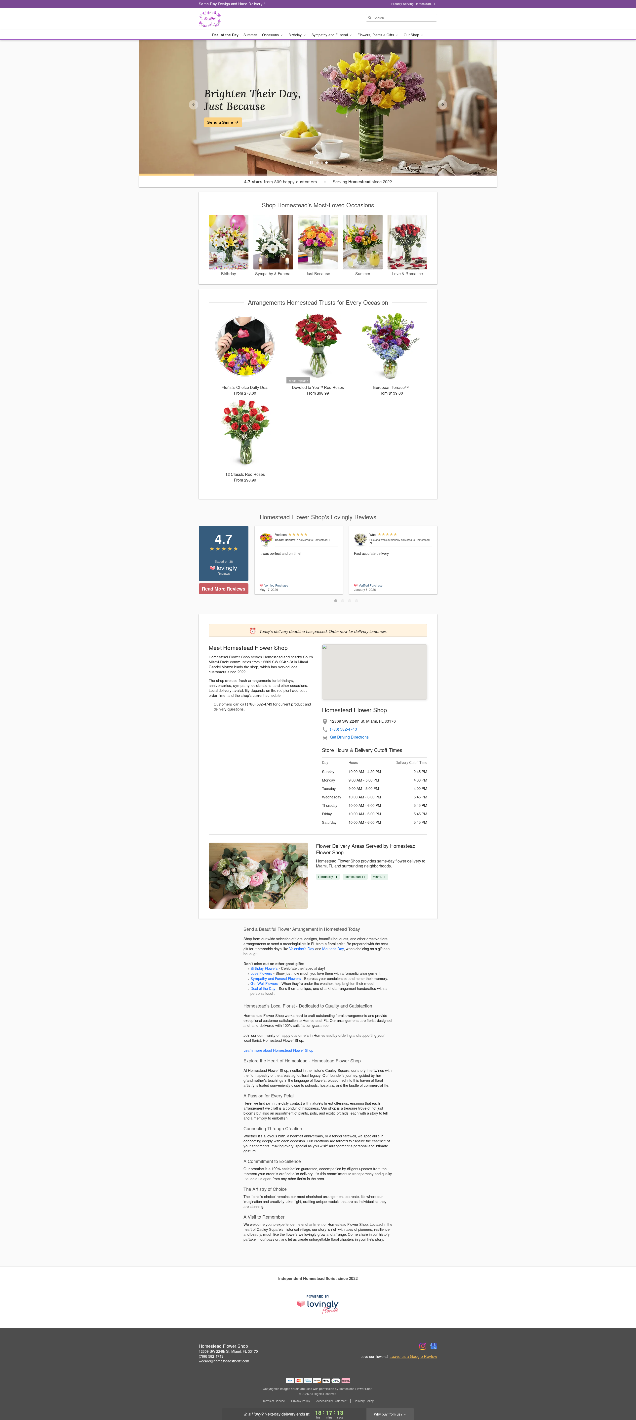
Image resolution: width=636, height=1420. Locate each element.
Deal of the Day (225, 34)
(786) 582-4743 (343, 729)
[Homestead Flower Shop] (234, 19)
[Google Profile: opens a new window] (433, 1346)
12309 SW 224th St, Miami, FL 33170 (228, 1351)
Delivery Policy (364, 1400)
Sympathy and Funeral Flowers (275, 978)
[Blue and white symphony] (360, 540)
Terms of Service (274, 1400)
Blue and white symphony (384, 540)
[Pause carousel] (311, 163)
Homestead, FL (355, 876)
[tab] (317, 162)
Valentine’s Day (301, 948)
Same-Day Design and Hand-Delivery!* (232, 3)
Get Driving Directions (349, 737)
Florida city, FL (328, 876)
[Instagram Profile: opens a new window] (422, 1346)
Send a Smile (220, 122)
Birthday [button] (295, 34)
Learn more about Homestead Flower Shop (278, 1050)
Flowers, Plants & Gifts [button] (376, 34)
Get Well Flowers (264, 983)
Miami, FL (379, 876)
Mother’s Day (333, 948)
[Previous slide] (193, 105)
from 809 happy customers (280, 181)
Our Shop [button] (412, 34)
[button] (335, 600)
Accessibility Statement (331, 1400)
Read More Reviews (223, 588)
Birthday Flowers (264, 968)
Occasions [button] (271, 34)
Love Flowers (261, 973)
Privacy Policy (300, 1400)
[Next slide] (442, 105)
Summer (250, 34)
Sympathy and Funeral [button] (330, 34)
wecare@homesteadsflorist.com (224, 1360)
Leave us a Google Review (413, 1356)
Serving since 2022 (362, 181)
